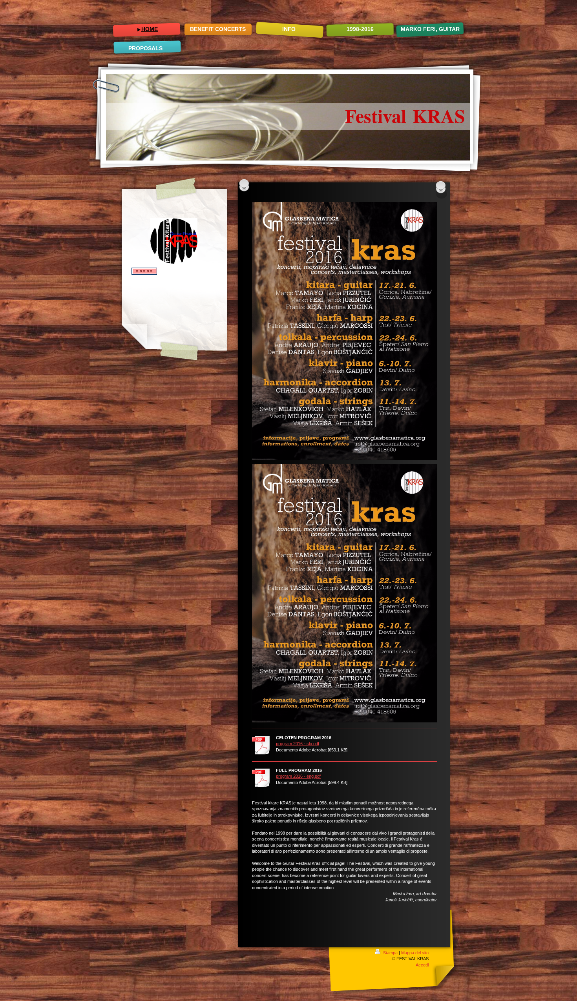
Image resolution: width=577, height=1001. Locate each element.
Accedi (422, 965)
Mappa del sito (415, 952)
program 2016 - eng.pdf (298, 776)
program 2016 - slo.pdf (297, 743)
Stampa (390, 952)
